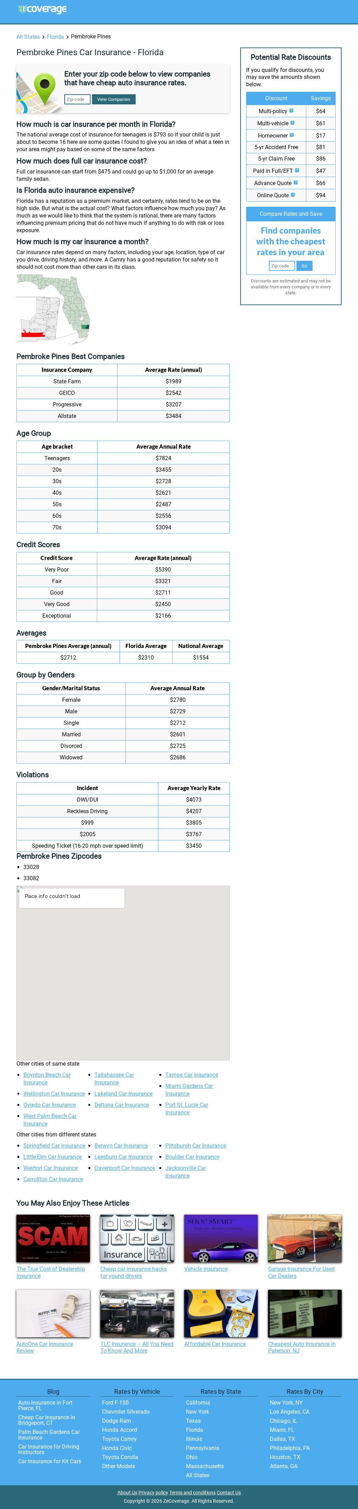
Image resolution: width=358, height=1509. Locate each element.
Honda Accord (119, 1430)
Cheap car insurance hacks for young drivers (133, 1272)
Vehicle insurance (206, 1269)
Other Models (118, 1466)
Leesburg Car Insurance (123, 1157)
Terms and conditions (192, 1493)
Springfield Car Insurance (54, 1145)
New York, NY (286, 1402)
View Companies (113, 99)
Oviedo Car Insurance (49, 1105)
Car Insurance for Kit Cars (49, 1461)
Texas (193, 1421)
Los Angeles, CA (289, 1411)
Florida (55, 37)
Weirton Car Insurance (50, 1168)
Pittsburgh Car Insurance (195, 1145)
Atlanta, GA (284, 1466)
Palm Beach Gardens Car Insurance (49, 1435)
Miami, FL (282, 1430)
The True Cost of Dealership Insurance (50, 1272)
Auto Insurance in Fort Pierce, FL (45, 1405)
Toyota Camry (119, 1439)
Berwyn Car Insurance (121, 1145)
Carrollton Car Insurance (53, 1179)
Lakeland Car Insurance (123, 1093)
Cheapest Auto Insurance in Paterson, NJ (302, 1347)
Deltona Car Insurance (121, 1105)
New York (197, 1411)
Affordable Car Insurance (215, 1344)
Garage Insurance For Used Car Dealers (301, 1272)
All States (28, 37)
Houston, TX (285, 1457)
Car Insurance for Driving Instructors (48, 1449)
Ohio (192, 1457)
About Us (127, 1493)
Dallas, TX (282, 1439)
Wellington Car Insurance (54, 1093)
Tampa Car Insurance (191, 1075)
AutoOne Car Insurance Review (44, 1347)
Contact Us (229, 1493)
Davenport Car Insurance (124, 1168)
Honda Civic (117, 1448)
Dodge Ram (116, 1421)
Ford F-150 (115, 1402)
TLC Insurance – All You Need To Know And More (136, 1347)
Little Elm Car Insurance (52, 1157)
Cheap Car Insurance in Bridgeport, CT (46, 1420)
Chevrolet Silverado (126, 1411)
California (198, 1402)
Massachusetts (205, 1466)
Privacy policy (153, 1493)
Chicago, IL (283, 1421)
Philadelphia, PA (290, 1448)
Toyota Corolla (120, 1457)
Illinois (194, 1439)
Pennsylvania (202, 1448)
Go (304, 265)
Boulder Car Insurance (192, 1157)
